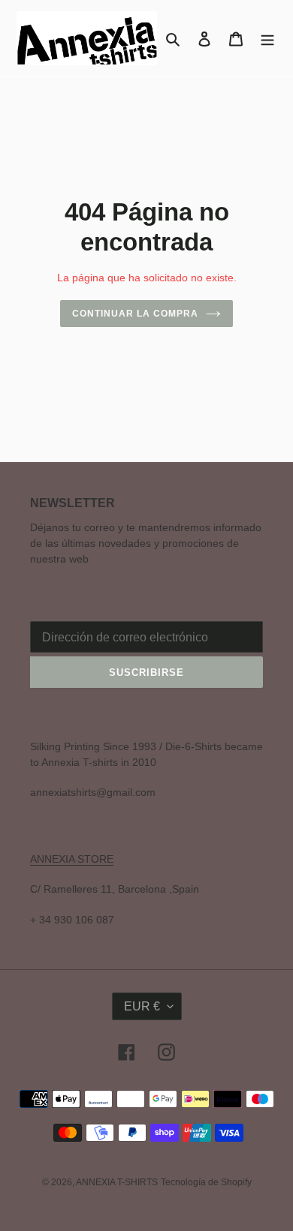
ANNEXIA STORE (71, 859)
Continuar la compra (135, 313)
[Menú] (267, 39)
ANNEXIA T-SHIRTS (117, 1182)
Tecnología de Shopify (206, 1182)
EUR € (142, 1006)
